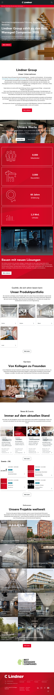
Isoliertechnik (22, 78)
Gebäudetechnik (13, 78)
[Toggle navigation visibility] (2, 2)
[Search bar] (51, 2)
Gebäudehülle (5, 78)
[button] (23, 58)
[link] (7, 431)
